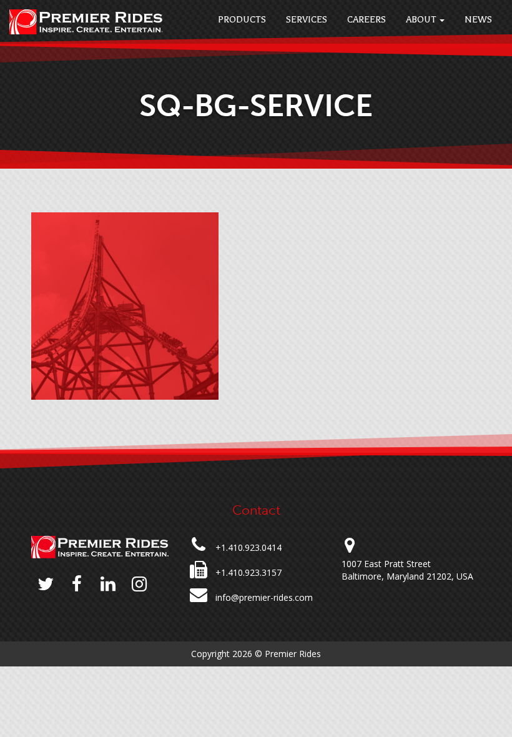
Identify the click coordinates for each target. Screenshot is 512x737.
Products (242, 19)
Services (306, 19)
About (422, 19)
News (478, 19)
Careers (366, 19)
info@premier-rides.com (264, 597)
